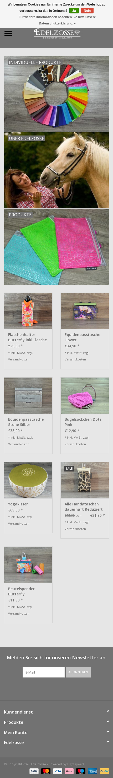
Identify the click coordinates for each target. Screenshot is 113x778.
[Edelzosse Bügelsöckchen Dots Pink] (84, 395)
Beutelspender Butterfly (21, 591)
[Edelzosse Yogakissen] (28, 480)
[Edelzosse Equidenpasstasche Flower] (84, 311)
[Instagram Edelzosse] (61, 688)
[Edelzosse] (65, 33)
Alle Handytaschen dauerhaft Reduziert (84, 506)
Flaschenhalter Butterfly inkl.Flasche (27, 337)
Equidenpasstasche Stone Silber (26, 422)
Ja (74, 11)
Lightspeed (75, 764)
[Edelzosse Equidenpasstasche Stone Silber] (28, 395)
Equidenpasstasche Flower (82, 337)
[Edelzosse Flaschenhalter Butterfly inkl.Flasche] (28, 311)
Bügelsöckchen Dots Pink (83, 422)
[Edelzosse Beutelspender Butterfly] (28, 564)
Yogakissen (18, 503)
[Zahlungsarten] (33, 771)
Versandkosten (18, 359)
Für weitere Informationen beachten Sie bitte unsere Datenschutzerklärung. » (57, 20)
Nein (87, 11)
